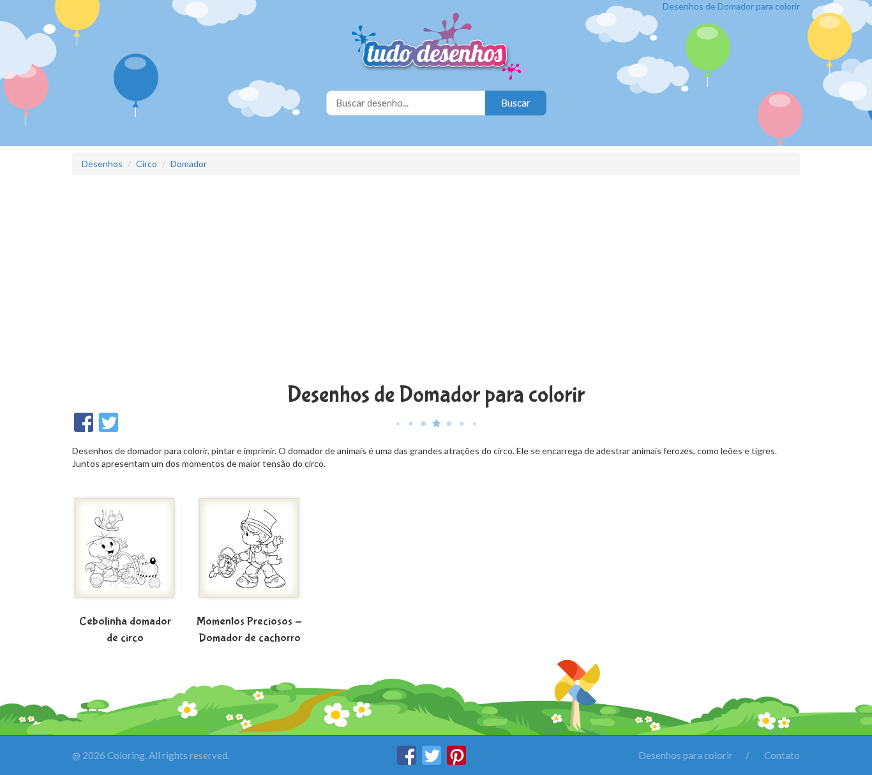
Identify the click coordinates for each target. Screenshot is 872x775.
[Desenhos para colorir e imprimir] (436, 47)
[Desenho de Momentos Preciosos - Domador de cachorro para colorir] (249, 553)
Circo (146, 163)
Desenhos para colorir (685, 755)
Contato (782, 755)
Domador (188, 163)
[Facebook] (407, 761)
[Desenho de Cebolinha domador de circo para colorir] (124, 553)
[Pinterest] (456, 761)
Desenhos (102, 163)
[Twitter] (432, 761)
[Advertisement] (436, 280)
